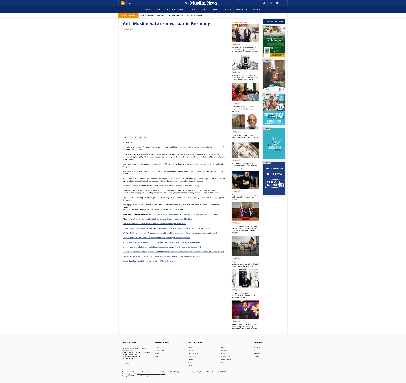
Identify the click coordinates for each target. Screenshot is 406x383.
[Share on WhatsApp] (125, 137)
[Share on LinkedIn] (135, 137)
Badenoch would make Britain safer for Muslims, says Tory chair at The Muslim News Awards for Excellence (245, 49)
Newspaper (160, 9)
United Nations (226, 363)
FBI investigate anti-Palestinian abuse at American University (194, 233)
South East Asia (226, 356)
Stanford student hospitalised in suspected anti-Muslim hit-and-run (149, 261)
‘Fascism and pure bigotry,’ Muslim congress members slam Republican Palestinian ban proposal (161, 256)
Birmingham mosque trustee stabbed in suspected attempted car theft (245, 137)
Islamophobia (177, 9)
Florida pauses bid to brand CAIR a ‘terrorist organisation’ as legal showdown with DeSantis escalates (244, 326)
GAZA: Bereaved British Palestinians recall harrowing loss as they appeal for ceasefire (184, 214)
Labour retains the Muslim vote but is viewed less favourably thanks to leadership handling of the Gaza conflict (167, 228)
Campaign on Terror (194, 353)
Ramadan (192, 9)
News (147, 9)
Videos (215, 9)
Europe (190, 360)
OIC (222, 347)
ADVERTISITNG (159, 350)
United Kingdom (226, 360)
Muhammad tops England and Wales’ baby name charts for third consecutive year (244, 165)
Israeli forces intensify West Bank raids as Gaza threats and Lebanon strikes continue (171, 15)
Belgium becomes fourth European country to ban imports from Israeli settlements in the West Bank (245, 264)
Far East (190, 363)
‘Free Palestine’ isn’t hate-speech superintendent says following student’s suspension (156, 238)
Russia (223, 353)
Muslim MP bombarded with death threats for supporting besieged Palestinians (154, 224)
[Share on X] (140, 137)
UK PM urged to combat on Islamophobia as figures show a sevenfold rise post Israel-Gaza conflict (162, 247)
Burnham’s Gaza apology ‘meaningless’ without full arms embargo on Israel (243, 295)
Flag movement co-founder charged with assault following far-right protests (245, 197)
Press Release (241, 9)
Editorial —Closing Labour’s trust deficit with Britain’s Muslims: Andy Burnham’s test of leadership (245, 77)
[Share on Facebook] (130, 137)
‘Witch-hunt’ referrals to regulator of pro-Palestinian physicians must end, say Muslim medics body (162, 242)
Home (157, 347)
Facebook (257, 347)
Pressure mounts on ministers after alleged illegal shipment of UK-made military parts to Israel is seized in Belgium (245, 229)
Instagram (257, 353)
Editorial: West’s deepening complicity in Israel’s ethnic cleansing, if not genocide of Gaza (158, 219)
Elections (227, 9)
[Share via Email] (145, 137)
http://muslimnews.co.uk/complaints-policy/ (151, 374)
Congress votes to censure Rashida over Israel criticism (202, 251)
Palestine (224, 350)
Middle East (191, 366)
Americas (191, 350)
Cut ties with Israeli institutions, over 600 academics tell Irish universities (151, 251)
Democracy (191, 356)
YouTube (257, 356)
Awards (204, 9)
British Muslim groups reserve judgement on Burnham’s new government (243, 109)
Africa (190, 347)
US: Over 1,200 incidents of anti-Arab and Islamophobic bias (146, 233)
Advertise (256, 9)
